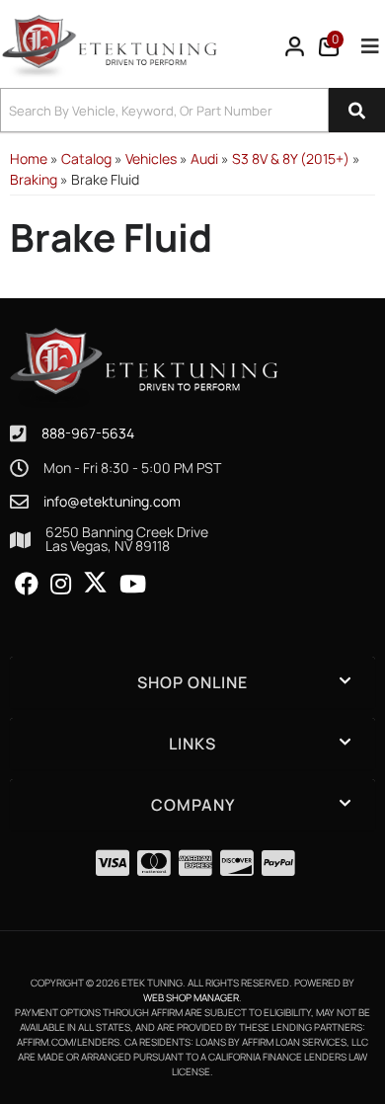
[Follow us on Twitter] (95, 582)
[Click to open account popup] (295, 46)
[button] (192, 110)
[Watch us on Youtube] (132, 584)
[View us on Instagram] (60, 584)
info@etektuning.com (112, 502)
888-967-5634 (87, 433)
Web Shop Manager (191, 997)
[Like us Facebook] (26, 584)
